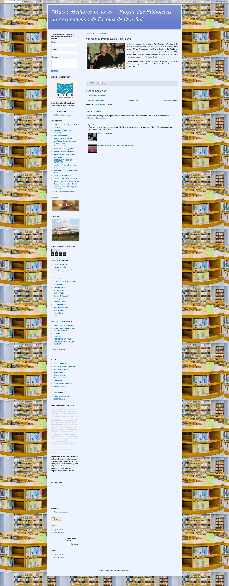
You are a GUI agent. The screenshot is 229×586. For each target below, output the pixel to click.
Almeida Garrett (60, 287)
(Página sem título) (60, 532)
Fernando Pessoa (60, 301)
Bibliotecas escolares (61, 369)
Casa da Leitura (59, 375)
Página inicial (134, 100)
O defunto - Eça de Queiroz (63, 148)
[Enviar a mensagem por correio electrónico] (91, 83)
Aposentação (92, 125)
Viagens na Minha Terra (62, 175)
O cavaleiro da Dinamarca (63, 146)
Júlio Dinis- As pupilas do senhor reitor (65, 171)
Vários (56, 316)
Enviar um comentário (97, 95)
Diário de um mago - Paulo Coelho (66, 181)
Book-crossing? (59, 372)
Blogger (126, 570)
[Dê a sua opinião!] (98, 83)
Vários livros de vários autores (64, 191)
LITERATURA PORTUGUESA (65, 281)
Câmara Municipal (60, 264)
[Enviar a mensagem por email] (95, 83)
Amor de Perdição (60, 135)
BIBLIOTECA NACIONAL (63, 325)
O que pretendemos (61, 512)
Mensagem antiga (170, 100)
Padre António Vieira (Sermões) (65, 178)
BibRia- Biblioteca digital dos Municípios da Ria (64, 329)
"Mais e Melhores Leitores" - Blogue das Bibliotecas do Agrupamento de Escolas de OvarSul (111, 15)
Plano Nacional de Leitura (63, 383)
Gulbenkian (58, 380)
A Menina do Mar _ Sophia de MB (66, 125)
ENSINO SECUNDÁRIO (62, 396)
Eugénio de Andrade (61, 296)
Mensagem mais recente (95, 100)
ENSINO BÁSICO (60, 399)
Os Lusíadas (58, 157)
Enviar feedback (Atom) (103, 104)
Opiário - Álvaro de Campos (64, 151)
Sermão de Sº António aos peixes (65, 165)
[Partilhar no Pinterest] (105, 83)
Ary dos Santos (59, 290)
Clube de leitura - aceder (62, 115)
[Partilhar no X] (100, 83)
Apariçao (57, 127)
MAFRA (57, 336)
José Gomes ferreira (61, 307)
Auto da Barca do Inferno (63, 138)
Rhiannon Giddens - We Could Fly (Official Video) (116, 145)
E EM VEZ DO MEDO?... (107, 133)
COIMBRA (58, 333)
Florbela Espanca (60, 304)
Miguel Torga (58, 313)
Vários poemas (59, 167)
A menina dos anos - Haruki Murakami (64, 131)
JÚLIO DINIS (59, 284)
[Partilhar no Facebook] (102, 83)
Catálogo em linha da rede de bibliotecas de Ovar (64, 270)
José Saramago (59, 310)
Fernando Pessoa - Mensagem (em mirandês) (66, 187)
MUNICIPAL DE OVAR (62, 339)
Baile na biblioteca (60, 363)
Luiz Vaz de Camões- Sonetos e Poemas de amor (65, 142)
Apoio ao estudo (59, 353)
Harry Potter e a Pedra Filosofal (65, 154)
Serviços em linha (60, 267)
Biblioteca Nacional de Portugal (65, 366)
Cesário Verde (59, 293)
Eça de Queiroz (59, 298)
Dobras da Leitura (60, 377)
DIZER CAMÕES (93, 111)
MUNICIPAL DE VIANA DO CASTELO (64, 343)
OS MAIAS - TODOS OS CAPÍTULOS (63, 161)
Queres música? (59, 386)
